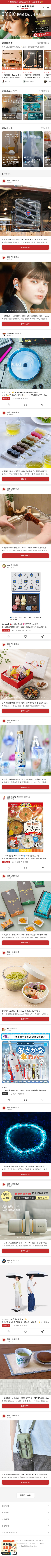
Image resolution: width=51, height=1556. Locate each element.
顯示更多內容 (25, 1495)
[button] (15, 36)
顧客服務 (5, 1512)
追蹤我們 (5, 1519)
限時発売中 (25, 247)
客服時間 (5, 1526)
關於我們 (5, 1506)
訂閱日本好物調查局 (9, 1532)
